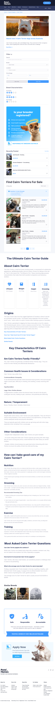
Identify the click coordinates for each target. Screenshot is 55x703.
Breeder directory (47, 686)
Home (5, 12)
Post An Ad (47, 2)
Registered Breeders (24, 9)
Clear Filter (17, 81)
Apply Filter (38, 81)
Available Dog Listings (15, 9)
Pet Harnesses (25, 686)
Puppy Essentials (25, 685)
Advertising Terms (15, 700)
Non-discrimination (4, 686)
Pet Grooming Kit (25, 688)
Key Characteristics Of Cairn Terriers (15, 332)
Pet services (13, 689)
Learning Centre (7, 9)
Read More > (9, 47)
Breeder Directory (32, 7)
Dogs (5, 7)
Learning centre (4, 692)
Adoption (19, 7)
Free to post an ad (36, 686)
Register (49, 8)
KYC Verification (47, 693)
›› (33, 248)
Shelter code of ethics (37, 685)
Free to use (3, 690)
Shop (38, 7)
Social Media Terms (32, 700)
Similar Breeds (8, 341)
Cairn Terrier (19, 12)
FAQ (1, 689)
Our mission (3, 685)
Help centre (3, 688)
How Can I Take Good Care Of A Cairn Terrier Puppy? (19, 335)
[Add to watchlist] (47, 158)
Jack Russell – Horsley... (19, 154)
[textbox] (28, 70)
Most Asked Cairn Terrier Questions (14, 338)
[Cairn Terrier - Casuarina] (13, 220)
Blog (44, 689)
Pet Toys (24, 689)
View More (47, 151)
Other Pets (14, 7)
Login (46, 8)
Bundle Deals (46, 694)
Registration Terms (23, 700)
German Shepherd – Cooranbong (21, 162)
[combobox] (29, 65)
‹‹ (21, 248)
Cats (9, 7)
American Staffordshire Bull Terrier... (22, 170)
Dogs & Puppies (11, 12)
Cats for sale (13, 688)
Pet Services (24, 7)
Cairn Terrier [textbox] (28, 64)
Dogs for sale (14, 686)
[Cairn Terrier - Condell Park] (13, 204)
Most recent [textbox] (43, 186)
